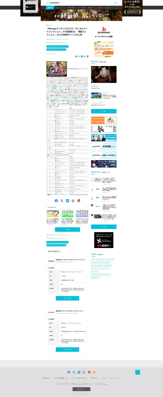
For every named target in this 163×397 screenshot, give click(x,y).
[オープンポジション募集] (103, 32)
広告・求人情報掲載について (61, 378)
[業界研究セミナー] (103, 49)
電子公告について (95, 378)
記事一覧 (50, 7)
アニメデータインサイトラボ (108, 259)
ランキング (49, 25)
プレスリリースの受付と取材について (79, 378)
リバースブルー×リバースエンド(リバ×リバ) (100, 268)
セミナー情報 (81, 7)
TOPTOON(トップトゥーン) (97, 262)
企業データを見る (67, 298)
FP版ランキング (65, 194)
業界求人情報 (71, 7)
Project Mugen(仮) (107, 265)
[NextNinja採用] (103, 240)
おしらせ (104, 378)
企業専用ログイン (81, 389)
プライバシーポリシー (115, 378)
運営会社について (47, 378)
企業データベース (60, 7)
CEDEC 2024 (106, 262)
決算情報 (90, 7)
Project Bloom (95, 271)
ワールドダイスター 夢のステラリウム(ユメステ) (101, 274)
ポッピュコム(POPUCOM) (96, 265)
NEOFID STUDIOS (95, 277)
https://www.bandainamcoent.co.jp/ (63, 262)
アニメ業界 (98, 7)
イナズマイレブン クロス (96, 259)
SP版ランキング (57, 194)
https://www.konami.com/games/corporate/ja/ (66, 313)
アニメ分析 (107, 7)
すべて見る (67, 229)
